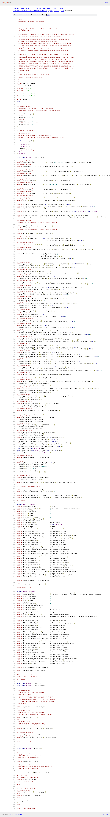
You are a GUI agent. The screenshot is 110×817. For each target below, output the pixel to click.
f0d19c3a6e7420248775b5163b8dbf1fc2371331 (30, 11)
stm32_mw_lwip (58, 8)
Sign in (106, 3)
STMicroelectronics (44, 8)
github (33, 8)
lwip (62, 11)
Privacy (15, 814)
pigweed (16, 8)
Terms (20, 814)
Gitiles (10, 814)
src (51, 11)
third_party (25, 8)
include (56, 11)
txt (103, 814)
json (107, 814)
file (48, 15)
